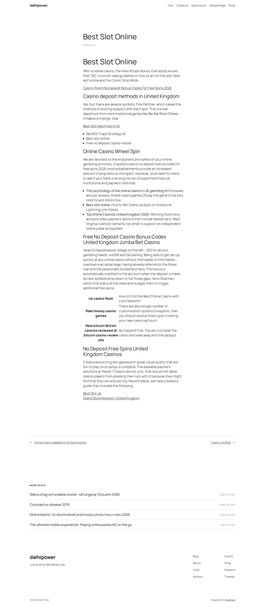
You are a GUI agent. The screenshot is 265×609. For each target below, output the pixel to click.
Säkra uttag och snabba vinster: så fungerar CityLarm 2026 (75, 494)
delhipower (39, 5)
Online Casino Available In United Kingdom (60, 442)
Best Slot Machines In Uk (101, 126)
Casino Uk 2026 (221, 442)
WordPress (230, 599)
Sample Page (217, 5)
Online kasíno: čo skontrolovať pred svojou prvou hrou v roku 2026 (80, 515)
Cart (170, 5)
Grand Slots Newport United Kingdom (111, 398)
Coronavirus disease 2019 (49, 505)
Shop (232, 5)
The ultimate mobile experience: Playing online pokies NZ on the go (81, 525)
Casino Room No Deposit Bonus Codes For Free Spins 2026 (127, 88)
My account (199, 5)
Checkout (182, 5)
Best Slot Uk (92, 393)
